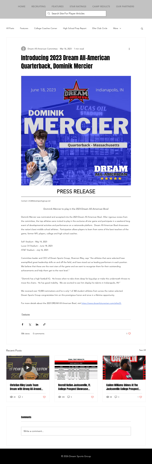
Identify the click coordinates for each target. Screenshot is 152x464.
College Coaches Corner (45, 28)
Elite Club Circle (99, 28)
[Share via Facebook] (22, 324)
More (115, 28)
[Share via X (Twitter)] (29, 324)
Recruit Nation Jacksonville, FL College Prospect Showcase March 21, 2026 (74, 387)
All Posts (10, 28)
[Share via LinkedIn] (37, 324)
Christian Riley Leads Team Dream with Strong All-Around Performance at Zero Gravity (25, 387)
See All (142, 350)
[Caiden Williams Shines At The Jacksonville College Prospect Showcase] (124, 368)
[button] (142, 28)
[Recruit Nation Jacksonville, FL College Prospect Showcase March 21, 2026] (76, 368)
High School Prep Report (74, 28)
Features (24, 28)
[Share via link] (44, 324)
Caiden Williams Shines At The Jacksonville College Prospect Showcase (122, 387)
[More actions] (129, 48)
